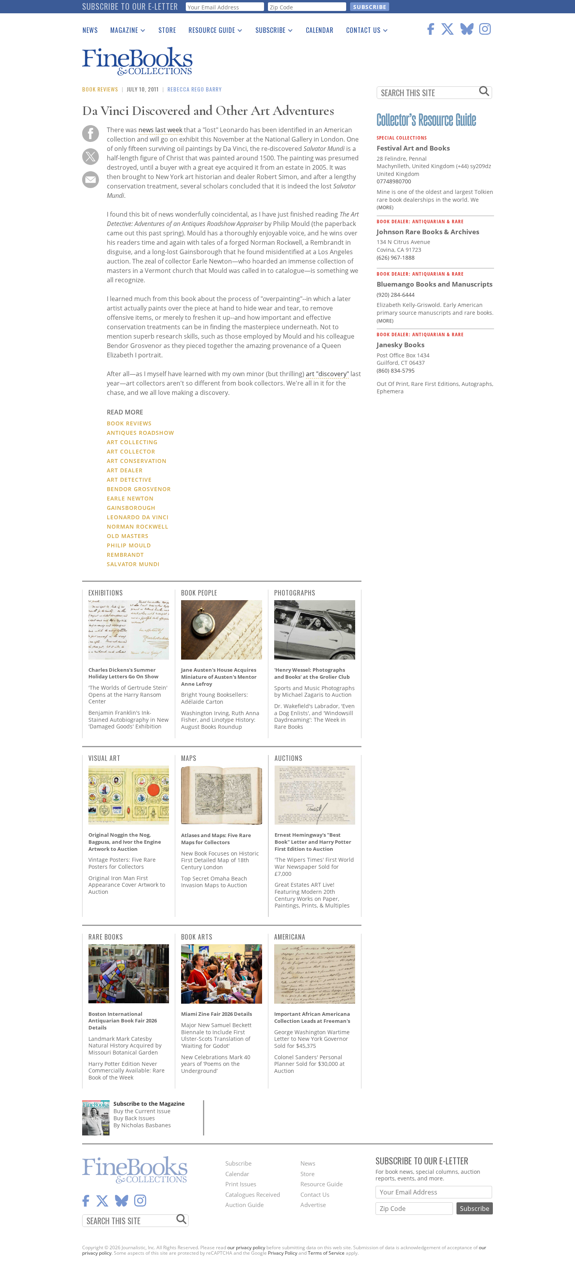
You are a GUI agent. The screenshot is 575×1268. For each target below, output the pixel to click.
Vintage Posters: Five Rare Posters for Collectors (122, 863)
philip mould (129, 545)
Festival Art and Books (413, 147)
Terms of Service (326, 1253)
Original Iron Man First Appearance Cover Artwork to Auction (126, 884)
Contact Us (360, 31)
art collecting (132, 442)
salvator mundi (133, 564)
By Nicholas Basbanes (142, 1125)
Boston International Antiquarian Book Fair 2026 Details (122, 1020)
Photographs (294, 592)
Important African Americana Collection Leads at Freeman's (312, 1017)
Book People (199, 592)
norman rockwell (138, 526)
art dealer (125, 470)
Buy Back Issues (134, 1118)
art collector (131, 451)
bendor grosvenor (139, 489)
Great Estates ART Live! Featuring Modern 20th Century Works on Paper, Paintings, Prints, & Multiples (312, 895)
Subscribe (267, 31)
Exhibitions (105, 592)
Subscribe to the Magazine (149, 1103)
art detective (129, 479)
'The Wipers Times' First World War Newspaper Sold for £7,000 (314, 866)
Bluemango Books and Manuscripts (434, 284)
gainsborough (131, 507)
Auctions (288, 758)
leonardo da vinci (138, 517)
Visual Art (104, 758)
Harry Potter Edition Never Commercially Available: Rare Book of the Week (126, 1070)
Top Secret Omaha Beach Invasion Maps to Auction (214, 882)
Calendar (320, 30)
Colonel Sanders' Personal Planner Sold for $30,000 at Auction (309, 1063)
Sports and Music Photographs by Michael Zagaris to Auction (314, 691)
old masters (128, 536)
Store (167, 30)
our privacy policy (246, 1247)
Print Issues (240, 1184)
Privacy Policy (282, 1253)
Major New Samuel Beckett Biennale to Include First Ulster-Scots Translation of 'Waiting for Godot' (216, 1035)
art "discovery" (327, 373)
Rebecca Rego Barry (194, 89)
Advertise (313, 1205)
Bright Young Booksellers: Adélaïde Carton (214, 698)
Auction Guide (244, 1205)
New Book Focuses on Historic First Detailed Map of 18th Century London (220, 860)
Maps (188, 758)
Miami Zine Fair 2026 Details (216, 1013)
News (90, 30)
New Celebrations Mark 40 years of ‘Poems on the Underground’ (215, 1063)
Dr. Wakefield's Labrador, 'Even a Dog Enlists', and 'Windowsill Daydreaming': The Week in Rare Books (314, 716)
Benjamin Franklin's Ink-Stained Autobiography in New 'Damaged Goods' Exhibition (128, 719)
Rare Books (105, 937)
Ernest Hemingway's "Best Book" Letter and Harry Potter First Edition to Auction (313, 841)
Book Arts (196, 937)
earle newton (130, 498)
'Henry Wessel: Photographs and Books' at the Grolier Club (312, 673)
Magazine (121, 31)
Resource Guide (208, 31)
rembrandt (125, 554)
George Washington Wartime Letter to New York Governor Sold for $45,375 (312, 1038)
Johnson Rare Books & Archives (428, 231)
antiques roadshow (140, 432)
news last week (160, 130)
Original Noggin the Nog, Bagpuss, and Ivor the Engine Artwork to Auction (124, 841)
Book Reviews (100, 89)
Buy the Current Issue (142, 1111)
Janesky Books (400, 344)
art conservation (137, 461)
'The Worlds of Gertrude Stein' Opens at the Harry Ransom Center (127, 694)
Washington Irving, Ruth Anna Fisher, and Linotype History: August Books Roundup (220, 719)
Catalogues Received (252, 1194)
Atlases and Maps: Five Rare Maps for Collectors (216, 839)
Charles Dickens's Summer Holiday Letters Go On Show (123, 673)
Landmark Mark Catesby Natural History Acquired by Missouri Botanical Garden (125, 1045)
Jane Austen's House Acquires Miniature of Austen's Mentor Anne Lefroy (219, 676)
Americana (289, 937)
